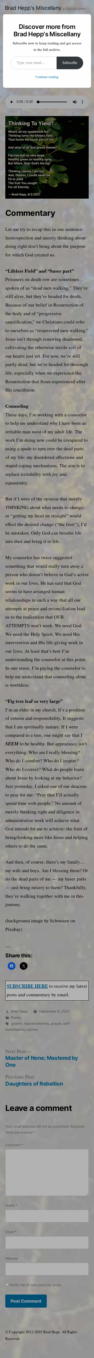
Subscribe (69, 62)
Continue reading (47, 77)
